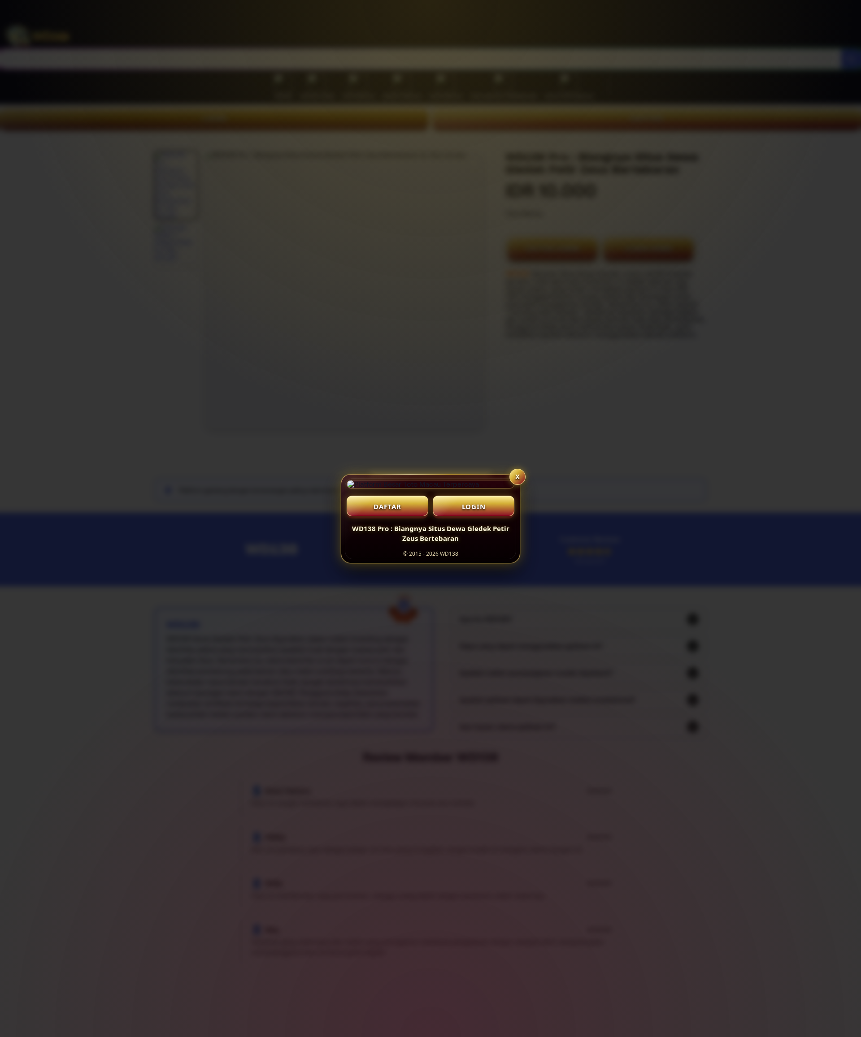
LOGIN (474, 506)
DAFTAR (387, 506)
